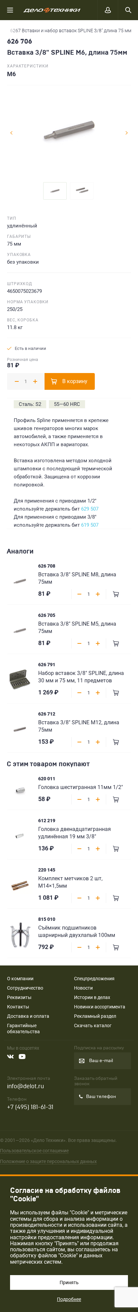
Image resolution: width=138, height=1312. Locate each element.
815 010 (46, 919)
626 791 (46, 664)
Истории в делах (92, 997)
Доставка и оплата (28, 1016)
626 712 (46, 714)
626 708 (46, 566)
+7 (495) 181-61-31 (30, 1107)
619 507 (89, 525)
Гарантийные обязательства (23, 1028)
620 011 (46, 778)
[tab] (55, 191)
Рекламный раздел (95, 1016)
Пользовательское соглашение (34, 1150)
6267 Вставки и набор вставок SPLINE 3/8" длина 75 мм (70, 30)
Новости (83, 988)
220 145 (46, 870)
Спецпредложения (94, 978)
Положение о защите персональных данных (48, 1161)
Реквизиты (19, 997)
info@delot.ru (25, 1086)
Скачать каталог (93, 1025)
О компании (20, 978)
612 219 (46, 820)
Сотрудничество (25, 988)
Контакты (18, 1006)
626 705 (46, 615)
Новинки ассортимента (99, 1006)
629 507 (89, 509)
